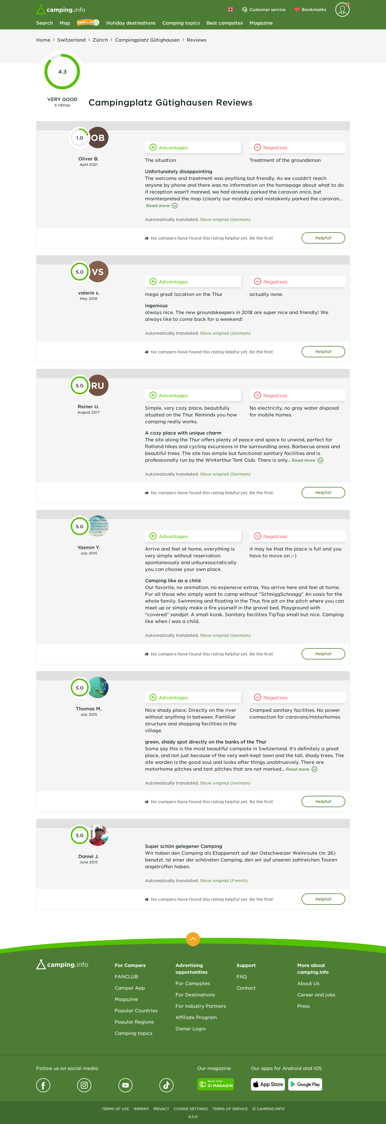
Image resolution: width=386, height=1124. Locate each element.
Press (303, 1006)
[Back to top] (193, 939)
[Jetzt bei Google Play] (305, 1084)
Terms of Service (230, 1108)
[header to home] (60, 9)
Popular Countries (136, 1010)
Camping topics (181, 22)
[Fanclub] (88, 22)
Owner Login (190, 1028)
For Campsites (192, 983)
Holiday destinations (130, 22)
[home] (62, 963)
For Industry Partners (200, 1006)
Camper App (130, 987)
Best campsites (225, 22)
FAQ (242, 976)
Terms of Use (115, 1108)
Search (44, 22)
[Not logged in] (342, 9)
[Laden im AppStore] (268, 1084)
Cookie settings (191, 1108)
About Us (308, 983)
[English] (231, 9)
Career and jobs (316, 994)
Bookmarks (314, 9)
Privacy (161, 1108)
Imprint (141, 1108)
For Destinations (195, 994)
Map (65, 22)
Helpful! (323, 237)
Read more (158, 205)
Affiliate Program (196, 1017)
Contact (246, 987)
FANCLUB (126, 976)
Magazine (261, 22)
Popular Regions (134, 1021)
